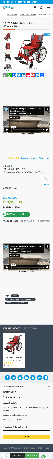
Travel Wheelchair (28, 14)
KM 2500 (15, 296)
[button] (27, 68)
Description (44, 221)
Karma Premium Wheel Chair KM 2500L (20, 299)
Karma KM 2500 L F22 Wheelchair (14, 357)
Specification (28, 221)
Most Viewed (30, 328)
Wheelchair (12, 14)
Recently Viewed (11, 328)
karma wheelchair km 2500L (16, 303)
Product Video (11, 221)
